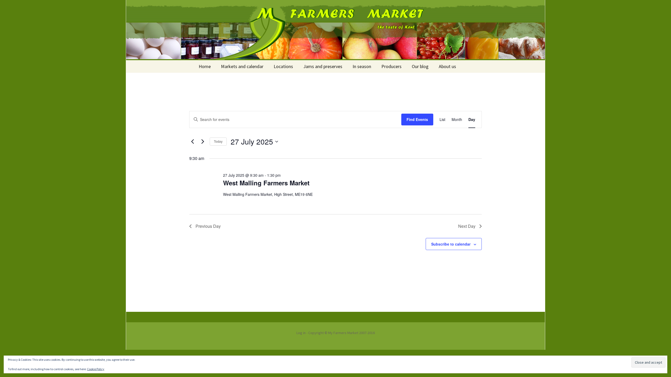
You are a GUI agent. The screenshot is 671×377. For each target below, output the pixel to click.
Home (205, 66)
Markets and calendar (242, 66)
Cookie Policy (95, 369)
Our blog (420, 66)
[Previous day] (192, 141)
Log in (301, 332)
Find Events (417, 119)
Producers (391, 66)
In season (362, 66)
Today (218, 141)
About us (447, 66)
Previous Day (208, 226)
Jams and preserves (322, 66)
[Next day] (202, 141)
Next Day (466, 226)
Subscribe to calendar (450, 244)
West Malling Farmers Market (266, 182)
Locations (283, 66)
